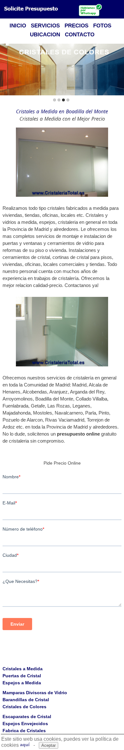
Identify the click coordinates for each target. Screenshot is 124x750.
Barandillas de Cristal (26, 699)
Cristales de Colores (24, 706)
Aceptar (48, 745)
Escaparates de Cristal (27, 716)
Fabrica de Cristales (24, 730)
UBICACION (45, 35)
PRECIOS (76, 26)
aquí (25, 744)
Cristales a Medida (23, 668)
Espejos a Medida (22, 682)
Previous (6, 70)
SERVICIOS (45, 26)
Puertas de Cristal (22, 675)
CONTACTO (79, 35)
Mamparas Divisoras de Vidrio (35, 692)
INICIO (18, 26)
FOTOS (102, 26)
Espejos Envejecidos (25, 723)
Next (118, 70)
